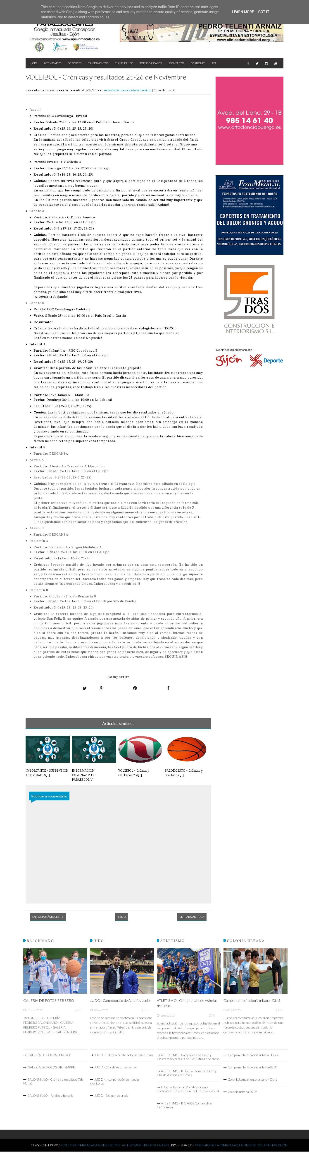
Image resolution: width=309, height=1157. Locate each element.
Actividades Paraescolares (122, 90)
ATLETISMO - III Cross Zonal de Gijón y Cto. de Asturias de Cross (186, 1073)
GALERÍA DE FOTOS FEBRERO (48, 1000)
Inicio (33, 63)
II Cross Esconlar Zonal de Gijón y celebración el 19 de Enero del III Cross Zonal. (188, 1089)
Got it (263, 12)
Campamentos (98, 63)
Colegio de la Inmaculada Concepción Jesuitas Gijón (241, 1145)
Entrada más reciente (48, 916)
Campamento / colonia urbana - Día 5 (251, 1000)
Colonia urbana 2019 (242, 1092)
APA (214, 63)
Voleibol (146, 90)
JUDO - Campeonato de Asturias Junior (120, 1000)
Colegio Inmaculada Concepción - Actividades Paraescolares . (116, 1145)
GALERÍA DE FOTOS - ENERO (49, 1055)
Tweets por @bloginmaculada (234, 350)
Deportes (74, 63)
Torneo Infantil (151, 63)
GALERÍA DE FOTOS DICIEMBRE (51, 1067)
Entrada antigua (192, 916)
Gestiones (197, 63)
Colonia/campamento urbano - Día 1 (252, 1079)
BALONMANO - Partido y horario (51, 1095)
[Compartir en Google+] (102, 688)
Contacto (176, 63)
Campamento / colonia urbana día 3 (252, 1067)
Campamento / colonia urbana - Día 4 (253, 1055)
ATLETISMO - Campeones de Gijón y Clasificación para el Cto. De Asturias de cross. (188, 1057)
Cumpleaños (124, 63)
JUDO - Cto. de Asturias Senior (115, 1067)
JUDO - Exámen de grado (111, 1095)
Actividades (52, 63)
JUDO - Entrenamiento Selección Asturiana (124, 1055)
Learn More (243, 12)
